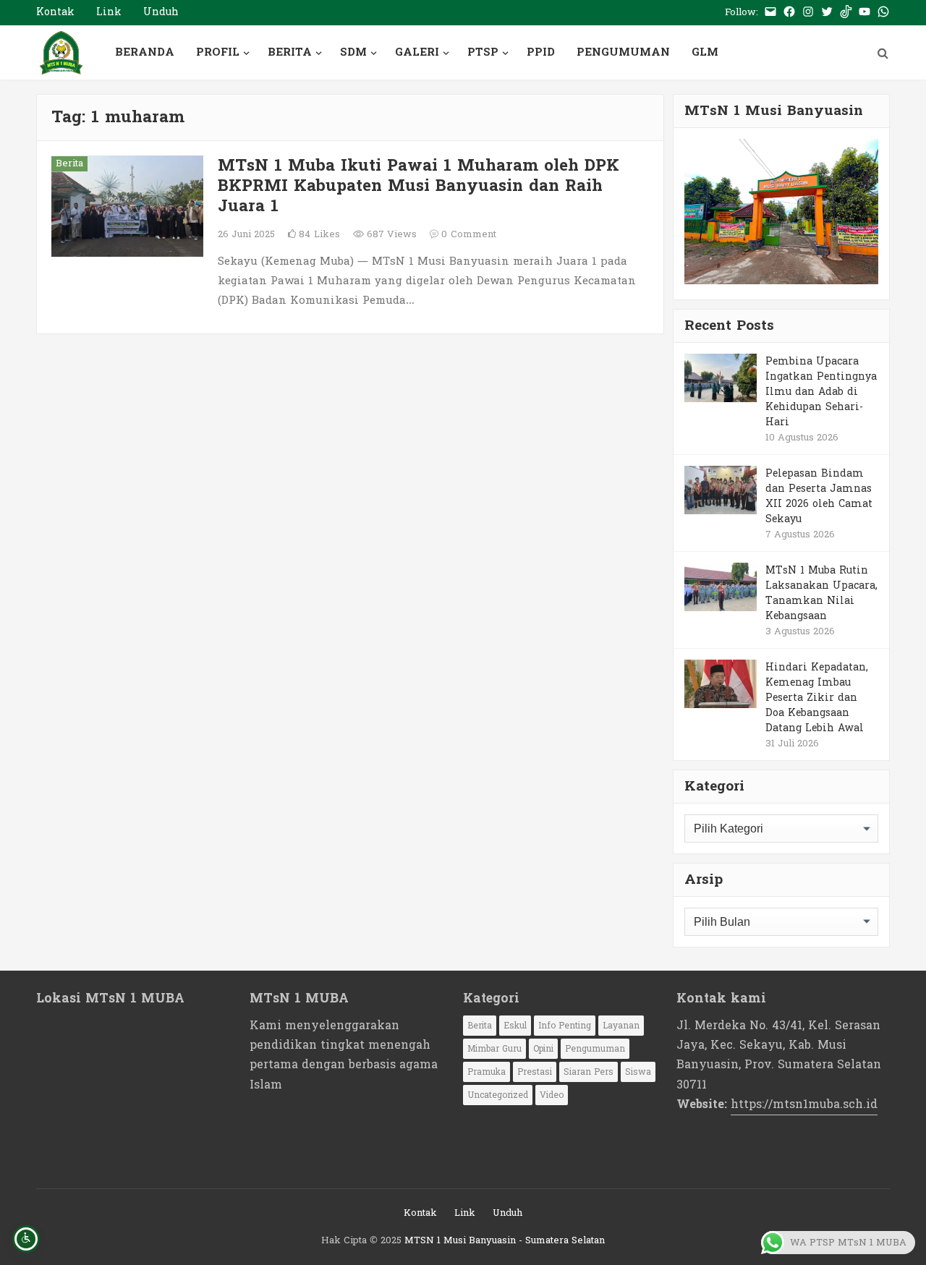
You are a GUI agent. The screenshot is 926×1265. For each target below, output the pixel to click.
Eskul (515, 1026)
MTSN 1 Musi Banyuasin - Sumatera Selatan (504, 1240)
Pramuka (486, 1072)
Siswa (638, 1072)
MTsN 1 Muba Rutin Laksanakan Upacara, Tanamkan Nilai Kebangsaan (821, 592)
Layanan (621, 1026)
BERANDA (144, 52)
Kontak (55, 12)
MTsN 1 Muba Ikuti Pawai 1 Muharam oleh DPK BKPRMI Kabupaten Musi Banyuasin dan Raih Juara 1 (418, 186)
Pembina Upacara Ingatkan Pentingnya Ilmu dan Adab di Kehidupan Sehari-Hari (821, 391)
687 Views (390, 234)
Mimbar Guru (494, 1049)
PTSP (482, 52)
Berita (69, 163)
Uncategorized (497, 1095)
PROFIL (217, 52)
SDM (353, 52)
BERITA (290, 52)
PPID (541, 52)
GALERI (417, 52)
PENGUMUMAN (623, 52)
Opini (543, 1049)
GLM (705, 52)
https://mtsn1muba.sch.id (804, 1104)
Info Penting (564, 1026)
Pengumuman (595, 1049)
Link (109, 12)
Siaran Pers (588, 1072)
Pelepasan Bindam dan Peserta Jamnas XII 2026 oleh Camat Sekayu (818, 495)
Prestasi (534, 1072)
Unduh (161, 12)
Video (552, 1095)
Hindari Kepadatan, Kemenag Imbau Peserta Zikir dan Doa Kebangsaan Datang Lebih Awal (816, 697)
